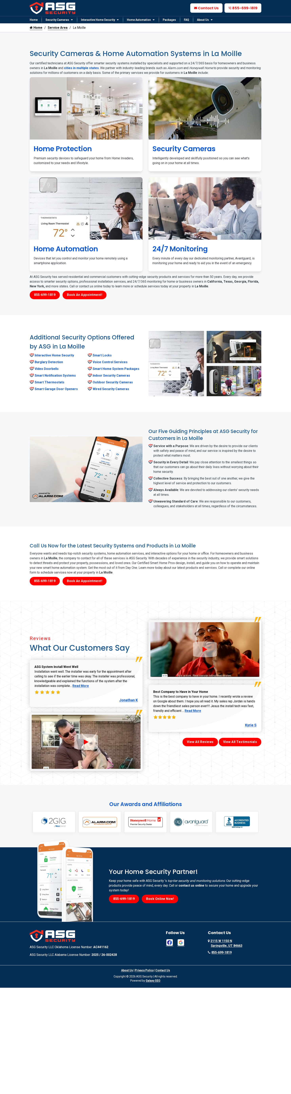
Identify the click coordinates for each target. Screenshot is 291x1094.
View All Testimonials (240, 742)
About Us (203, 19)
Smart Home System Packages (116, 369)
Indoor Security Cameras (111, 375)
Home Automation (139, 19)
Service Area (58, 27)
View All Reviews (200, 742)
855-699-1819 (244, 8)
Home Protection (63, 149)
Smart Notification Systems (55, 375)
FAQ (186, 19)
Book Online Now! (160, 899)
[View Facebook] (169, 942)
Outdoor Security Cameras (113, 382)
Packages (169, 19)
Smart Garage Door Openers (56, 389)
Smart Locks (102, 355)
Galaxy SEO (153, 980)
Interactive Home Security (98, 19)
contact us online (191, 885)
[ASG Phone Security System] (86, 742)
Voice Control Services (110, 362)
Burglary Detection (49, 362)
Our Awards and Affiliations (145, 804)
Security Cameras (57, 19)
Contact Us (208, 8)
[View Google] (181, 942)
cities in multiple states (81, 68)
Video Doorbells (47, 369)
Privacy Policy (144, 970)
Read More (80, 686)
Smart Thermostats (49, 382)
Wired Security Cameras (111, 389)
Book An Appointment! (84, 295)
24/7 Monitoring (180, 249)
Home (34, 19)
